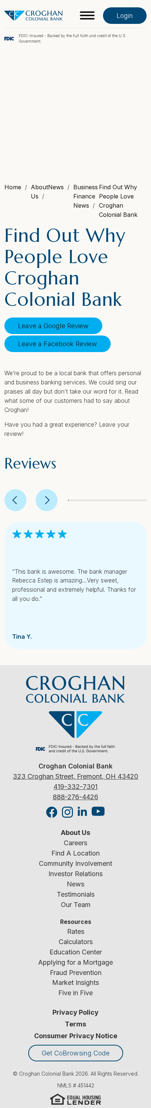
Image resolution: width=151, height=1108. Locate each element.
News (75, 884)
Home (12, 187)
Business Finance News (85, 196)
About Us (75, 832)
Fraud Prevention (76, 972)
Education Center (75, 952)
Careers (75, 843)
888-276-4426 (75, 797)
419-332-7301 (75, 786)
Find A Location (75, 853)
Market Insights (75, 982)
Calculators (76, 942)
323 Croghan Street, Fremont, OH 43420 (75, 776)
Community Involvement (75, 863)
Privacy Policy (75, 1012)
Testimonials (76, 894)
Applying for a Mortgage (75, 962)
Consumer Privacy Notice (75, 1036)
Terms (75, 1024)
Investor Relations (75, 874)
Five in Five (75, 993)
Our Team (76, 904)
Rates (75, 931)
